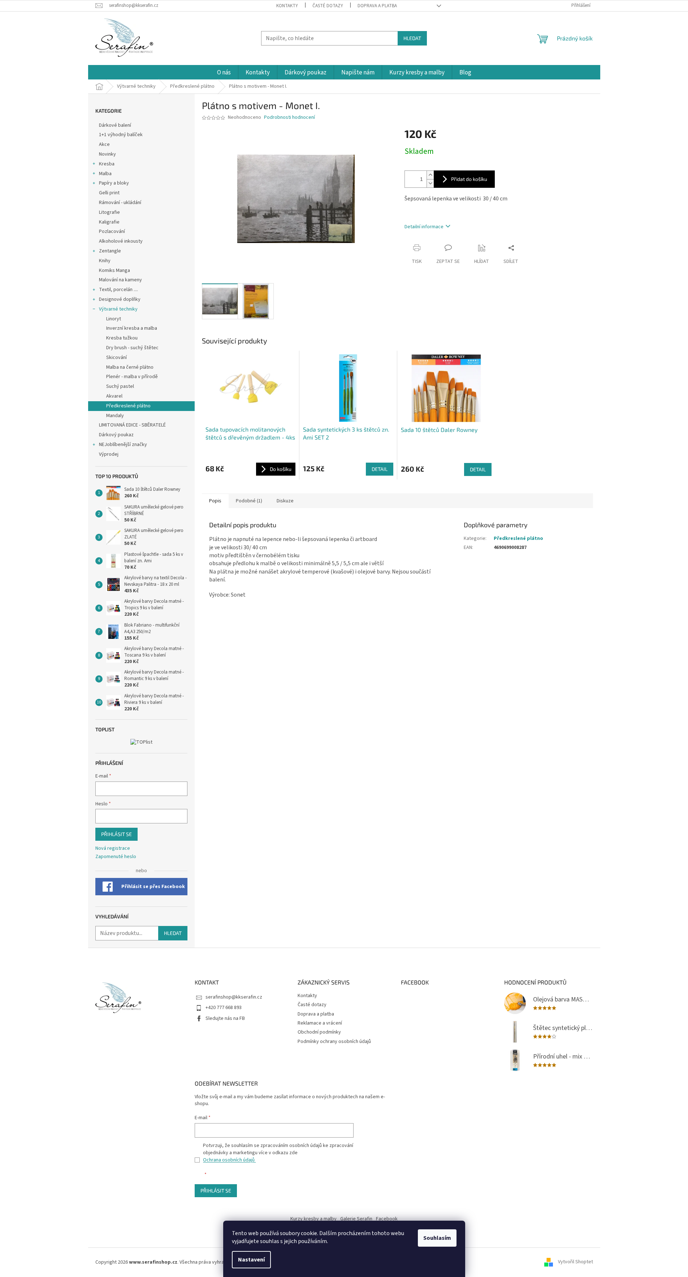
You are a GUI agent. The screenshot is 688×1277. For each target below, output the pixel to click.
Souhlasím (437, 1238)
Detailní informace (423, 226)
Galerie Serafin (356, 1218)
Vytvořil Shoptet (575, 1262)
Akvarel (114, 396)
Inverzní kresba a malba (131, 328)
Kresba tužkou (122, 338)
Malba (105, 173)
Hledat (412, 38)
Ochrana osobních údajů (229, 1160)
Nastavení (251, 1260)
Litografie (109, 212)
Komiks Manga (114, 270)
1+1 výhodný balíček (121, 134)
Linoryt (113, 319)
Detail (380, 469)
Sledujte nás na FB (225, 1018)
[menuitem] (224, 73)
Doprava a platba (377, 6)
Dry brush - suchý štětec (132, 347)
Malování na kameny (120, 279)
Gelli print (109, 192)
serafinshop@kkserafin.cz (233, 997)
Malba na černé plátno (129, 367)
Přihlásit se (116, 834)
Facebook (387, 1218)
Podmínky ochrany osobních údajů (334, 1041)
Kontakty (287, 6)
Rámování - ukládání (120, 202)
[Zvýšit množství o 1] (430, 175)
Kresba (106, 164)
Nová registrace (112, 848)
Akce (105, 144)
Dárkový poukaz (116, 434)
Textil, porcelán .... (118, 289)
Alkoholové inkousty (121, 241)
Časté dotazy (327, 6)
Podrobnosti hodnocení (289, 117)
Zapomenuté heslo (115, 856)
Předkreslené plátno (128, 406)
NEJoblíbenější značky (123, 444)
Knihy (105, 260)
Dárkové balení (115, 125)
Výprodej (108, 454)
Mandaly (115, 415)
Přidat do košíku (469, 179)
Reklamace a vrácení (320, 1023)
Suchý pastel (120, 386)
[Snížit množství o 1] (430, 183)
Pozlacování (112, 231)
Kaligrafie (109, 222)
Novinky (107, 154)
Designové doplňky (119, 299)
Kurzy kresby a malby (313, 1218)
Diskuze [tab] (285, 501)
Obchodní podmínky (319, 1032)
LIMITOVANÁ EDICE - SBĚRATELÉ (132, 425)
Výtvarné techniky (118, 309)
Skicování (116, 357)
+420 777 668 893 (223, 1007)
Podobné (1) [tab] (249, 501)
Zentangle (110, 251)
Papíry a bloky (114, 183)
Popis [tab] (215, 501)
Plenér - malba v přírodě (132, 376)
